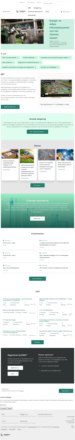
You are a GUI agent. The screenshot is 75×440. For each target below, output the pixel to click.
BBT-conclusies (7, 62)
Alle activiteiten (37, 278)
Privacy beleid (12, 429)
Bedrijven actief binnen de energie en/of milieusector (18, 67)
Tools (47, 11)
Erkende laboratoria (35, 11)
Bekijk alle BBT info (9, 106)
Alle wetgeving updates (37, 131)
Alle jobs (37, 342)
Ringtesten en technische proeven (28, 62)
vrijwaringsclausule (32, 426)
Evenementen (30, 2)
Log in (12, 373)
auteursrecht (56, 426)
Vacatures (22, 2)
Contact (19, 429)
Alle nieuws (37, 185)
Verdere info (37, 218)
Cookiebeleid (4, 429)
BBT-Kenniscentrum (46, 104)
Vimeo (67, 104)
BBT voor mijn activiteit (9, 57)
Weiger (10, 408)
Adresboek (32, 15)
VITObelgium (59, 104)
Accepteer (3, 408)
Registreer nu (15, 367)
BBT (29, 8)
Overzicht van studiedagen (48, 67)
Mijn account (66, 11)
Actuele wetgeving (28, 57)
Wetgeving (37, 8)
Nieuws (39, 2)
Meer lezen (3, 405)
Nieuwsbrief (65, 391)
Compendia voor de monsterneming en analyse (54, 57)
